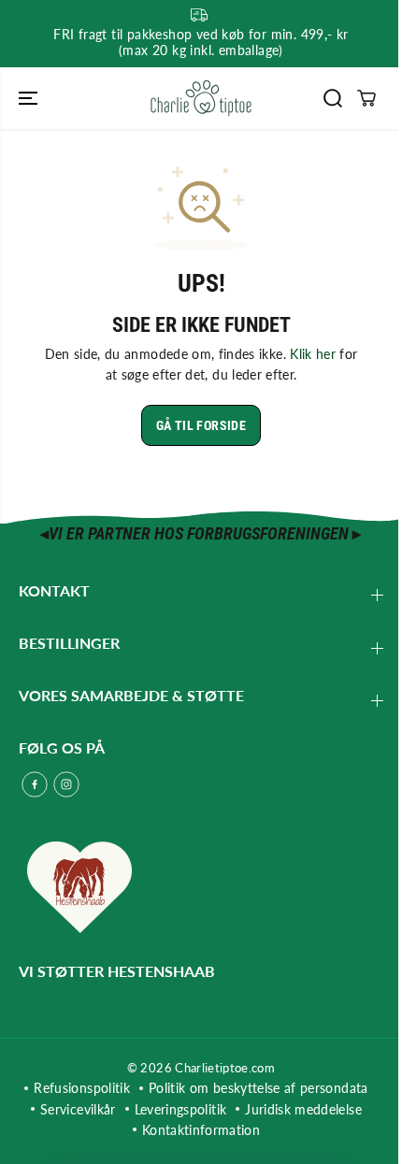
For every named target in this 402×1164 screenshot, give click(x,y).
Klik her (313, 354)
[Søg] (333, 98)
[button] (30, 98)
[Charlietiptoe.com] (201, 98)
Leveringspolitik (181, 1109)
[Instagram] (66, 784)
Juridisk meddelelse (303, 1109)
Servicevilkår (78, 1109)
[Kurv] (366, 98)
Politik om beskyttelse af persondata (258, 1088)
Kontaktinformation (201, 1130)
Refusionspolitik (82, 1088)
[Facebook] (34, 784)
